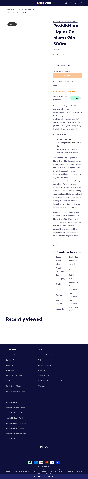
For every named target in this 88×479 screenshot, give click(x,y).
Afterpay (41, 386)
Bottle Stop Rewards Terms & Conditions (54, 381)
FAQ (39, 360)
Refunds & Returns (45, 365)
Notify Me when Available (64, 91)
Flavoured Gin (28, 9)
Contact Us (10, 360)
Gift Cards (10, 370)
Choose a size (58, 49)
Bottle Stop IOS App (13, 386)
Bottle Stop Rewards (70, 82)
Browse (8, 9)
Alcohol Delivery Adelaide (16, 434)
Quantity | (56, 55)
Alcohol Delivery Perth (14, 418)
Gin (20, 9)
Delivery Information (46, 355)
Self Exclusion (11, 381)
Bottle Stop (46, 466)
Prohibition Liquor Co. (65, 22)
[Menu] (6, 3)
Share (58, 245)
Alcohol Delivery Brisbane (16, 423)
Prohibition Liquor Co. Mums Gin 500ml (17, 13)
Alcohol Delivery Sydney (15, 408)
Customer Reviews (13, 355)
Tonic (79, 197)
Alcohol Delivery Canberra (16, 439)
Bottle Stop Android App (15, 391)
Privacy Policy (43, 370)
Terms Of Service (45, 376)
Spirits (14, 9)
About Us (9, 365)
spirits (55, 235)
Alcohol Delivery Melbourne (17, 413)
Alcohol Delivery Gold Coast (17, 428)
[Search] (66, 3)
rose (72, 171)
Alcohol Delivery (12, 402)
